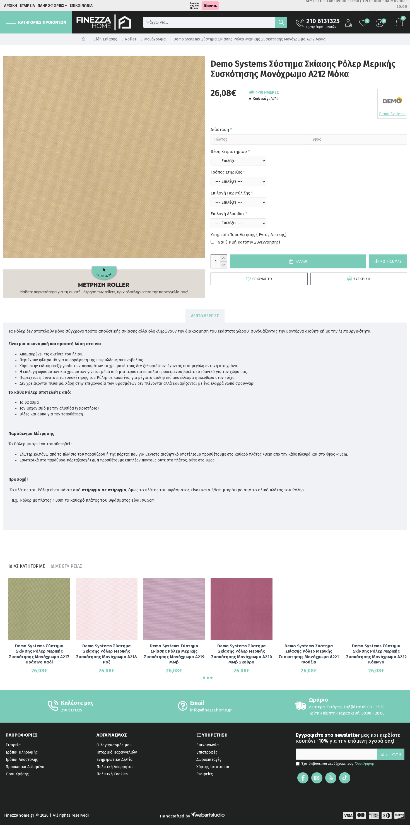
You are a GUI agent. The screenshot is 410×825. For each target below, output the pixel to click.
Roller (130, 39)
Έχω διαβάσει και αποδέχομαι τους (338, 764)
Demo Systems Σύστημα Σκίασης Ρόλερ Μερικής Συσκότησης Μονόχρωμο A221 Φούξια (309, 654)
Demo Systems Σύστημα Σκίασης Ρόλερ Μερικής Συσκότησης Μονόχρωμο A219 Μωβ (174, 654)
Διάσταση (220, 129)
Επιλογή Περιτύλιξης (230, 193)
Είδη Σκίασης (105, 39)
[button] (204, 678)
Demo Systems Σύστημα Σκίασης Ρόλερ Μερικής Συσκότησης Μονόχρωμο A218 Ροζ (106, 654)
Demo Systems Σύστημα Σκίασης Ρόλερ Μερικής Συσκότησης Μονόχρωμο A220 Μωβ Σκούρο (241, 654)
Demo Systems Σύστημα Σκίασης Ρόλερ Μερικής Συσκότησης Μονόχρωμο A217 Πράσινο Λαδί (39, 654)
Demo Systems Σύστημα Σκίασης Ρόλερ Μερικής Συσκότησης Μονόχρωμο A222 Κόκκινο (376, 654)
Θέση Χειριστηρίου (229, 151)
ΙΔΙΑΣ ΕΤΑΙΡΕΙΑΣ (66, 566)
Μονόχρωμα (155, 39)
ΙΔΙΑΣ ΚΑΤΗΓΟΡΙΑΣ (26, 566)
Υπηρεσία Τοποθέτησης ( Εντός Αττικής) (248, 234)
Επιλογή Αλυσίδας (228, 213)
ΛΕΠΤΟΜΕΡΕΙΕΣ (205, 316)
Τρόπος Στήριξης (226, 172)
